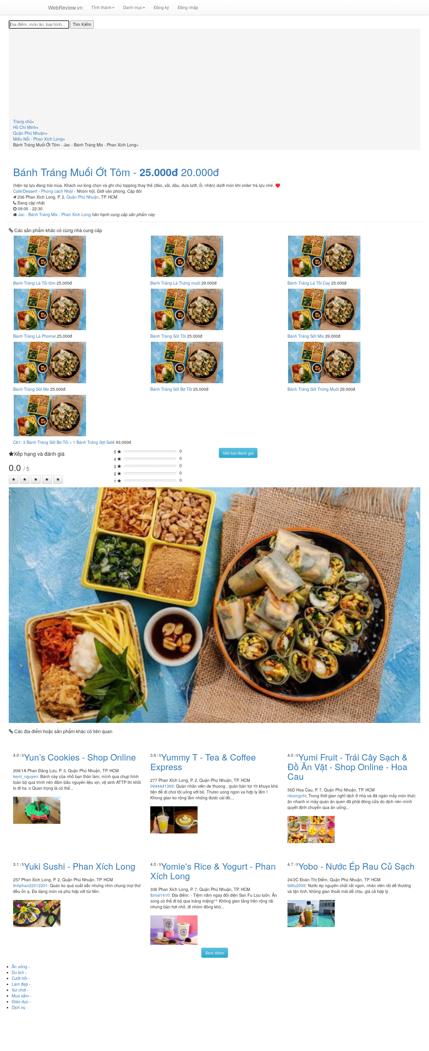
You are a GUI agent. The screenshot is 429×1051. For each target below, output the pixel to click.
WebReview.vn (65, 7)
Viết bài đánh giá (238, 453)
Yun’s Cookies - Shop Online (80, 757)
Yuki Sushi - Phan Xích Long (79, 866)
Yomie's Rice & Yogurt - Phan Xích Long (213, 871)
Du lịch (18, 972)
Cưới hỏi (19, 978)
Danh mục (132, 7)
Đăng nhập (188, 7)
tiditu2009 (296, 885)
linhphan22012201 (30, 885)
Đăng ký (161, 7)
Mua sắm (20, 996)
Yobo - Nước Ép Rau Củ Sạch (356, 866)
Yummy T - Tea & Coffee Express (203, 762)
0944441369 (162, 786)
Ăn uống (19, 966)
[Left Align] (14, 479)
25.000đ (158, 172)
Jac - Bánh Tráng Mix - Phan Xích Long (55, 214)
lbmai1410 (160, 895)
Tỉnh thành (101, 7)
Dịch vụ (18, 1007)
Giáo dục (20, 1001)
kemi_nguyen (25, 776)
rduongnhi (296, 795)
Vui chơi (19, 990)
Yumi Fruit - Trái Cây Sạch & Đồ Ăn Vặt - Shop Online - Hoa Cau (347, 766)
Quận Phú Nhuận (83, 197)
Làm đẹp (20, 984)
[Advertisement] (214, 74)
